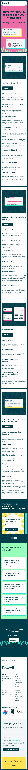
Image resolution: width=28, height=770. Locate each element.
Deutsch (13, 704)
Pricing (3, 680)
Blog (16, 694)
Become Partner (5, 692)
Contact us (17, 678)
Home (3, 7)
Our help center (18, 682)
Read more (14, 765)
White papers (18, 692)
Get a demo (13, 640)
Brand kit (17, 686)
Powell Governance (6, 678)
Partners (4, 690)
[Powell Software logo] (5, 4)
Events (16, 698)
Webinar (17, 700)
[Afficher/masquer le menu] (25, 3)
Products (8, 7)
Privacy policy (15, 707)
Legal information (6, 707)
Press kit (17, 684)
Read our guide (10, 529)
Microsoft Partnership (7, 694)
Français (8, 704)
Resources (17, 690)
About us (17, 676)
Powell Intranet (5, 676)
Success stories (18, 696)
